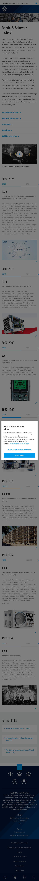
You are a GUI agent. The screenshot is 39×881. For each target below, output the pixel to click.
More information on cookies (19, 443)
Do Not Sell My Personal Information (19, 450)
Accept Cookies (19, 455)
